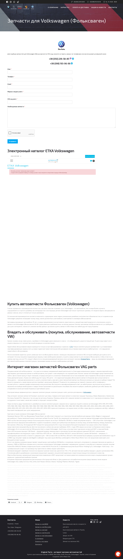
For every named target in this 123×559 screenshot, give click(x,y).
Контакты (112, 7)
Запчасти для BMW (41, 524)
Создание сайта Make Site (61, 556)
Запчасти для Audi (41, 530)
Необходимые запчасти (16, 106)
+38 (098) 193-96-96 (95, 2)
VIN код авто (12, 99)
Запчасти (65, 7)
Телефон (10, 76)
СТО (71, 347)
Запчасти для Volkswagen (43, 535)
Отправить (12, 141)
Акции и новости (98, 7)
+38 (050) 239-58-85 (79, 2)
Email (9, 84)
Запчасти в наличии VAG (71, 541)
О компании (53, 7)
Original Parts (85, 359)
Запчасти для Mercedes (43, 527)
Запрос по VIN (67, 535)
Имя (9, 69)
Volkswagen (87, 392)
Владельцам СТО (68, 538)
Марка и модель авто (15, 91)
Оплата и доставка (81, 7)
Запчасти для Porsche (42, 533)
